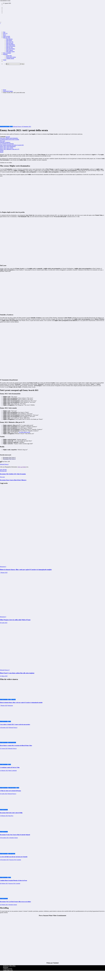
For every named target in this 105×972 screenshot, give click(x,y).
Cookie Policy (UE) (8, 970)
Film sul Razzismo (10, 46)
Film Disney (9, 40)
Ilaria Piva (10, 815)
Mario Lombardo (12, 770)
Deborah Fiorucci (17, 126)
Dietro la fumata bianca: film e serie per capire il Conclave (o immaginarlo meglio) (26, 569)
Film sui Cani (9, 47)
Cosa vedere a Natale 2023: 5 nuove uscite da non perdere (15, 724)
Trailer (4, 59)
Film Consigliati (7, 53)
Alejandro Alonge (13, 837)
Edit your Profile (22, 467)
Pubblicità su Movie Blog (9, 966)
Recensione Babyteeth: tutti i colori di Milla (11, 812)
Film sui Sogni (9, 43)
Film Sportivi (9, 39)
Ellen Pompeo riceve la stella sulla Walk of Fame (15, 620)
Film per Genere (12, 787)
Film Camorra (9, 50)
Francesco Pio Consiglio (15, 859)
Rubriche (5, 54)
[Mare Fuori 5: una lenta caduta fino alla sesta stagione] (39, 667)
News (4, 35)
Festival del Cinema (11, 57)
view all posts (3, 469)
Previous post (3, 471)
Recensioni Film (12, 742)
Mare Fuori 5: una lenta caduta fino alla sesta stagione (17, 673)
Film (4, 32)
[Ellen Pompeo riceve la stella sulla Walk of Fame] (36, 614)
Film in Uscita (6, 36)
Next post (2, 477)
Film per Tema (6, 37)
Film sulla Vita (9, 41)
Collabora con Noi (7, 968)
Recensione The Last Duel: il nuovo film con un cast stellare (15, 901)
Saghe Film (9, 55)
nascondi (8, 136)
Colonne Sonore (10, 58)
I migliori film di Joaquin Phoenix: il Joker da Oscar (13, 880)
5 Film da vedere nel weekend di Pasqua (10, 790)
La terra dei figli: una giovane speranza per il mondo (13, 856)
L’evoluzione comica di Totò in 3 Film (9, 767)
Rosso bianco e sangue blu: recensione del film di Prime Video (16, 745)
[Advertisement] (52, 77)
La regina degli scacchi (24, 432)
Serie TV (5, 33)
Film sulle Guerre (10, 51)
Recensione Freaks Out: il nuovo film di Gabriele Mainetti (15, 834)
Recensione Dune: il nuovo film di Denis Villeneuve (13, 480)
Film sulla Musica (10, 44)
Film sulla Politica (10, 48)
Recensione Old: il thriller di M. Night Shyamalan (13, 474)
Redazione (2, 566)
